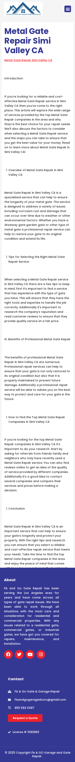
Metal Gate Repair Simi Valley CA (28, 60)
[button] (67, 9)
